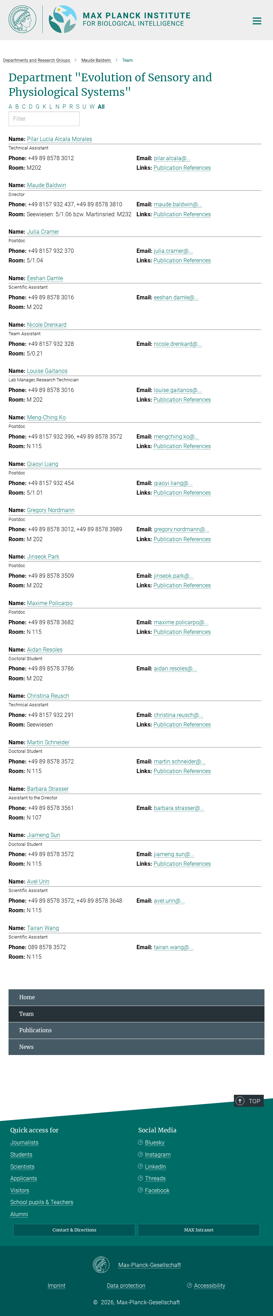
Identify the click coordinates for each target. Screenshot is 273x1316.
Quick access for (34, 1130)
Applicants (23, 1178)
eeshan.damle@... (176, 297)
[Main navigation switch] (257, 21)
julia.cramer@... (173, 251)
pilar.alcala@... (172, 158)
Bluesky (155, 1142)
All (101, 106)
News (26, 1047)
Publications (35, 1030)
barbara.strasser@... (179, 808)
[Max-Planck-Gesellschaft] (105, 1265)
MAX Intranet (199, 1230)
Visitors (19, 1190)
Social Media (157, 1130)
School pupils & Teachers (41, 1202)
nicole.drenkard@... (178, 344)
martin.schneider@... (179, 761)
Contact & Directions (74, 1230)
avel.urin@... (169, 900)
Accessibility (209, 1285)
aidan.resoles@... (175, 668)
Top (254, 1101)
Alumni (19, 1214)
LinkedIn (155, 1166)
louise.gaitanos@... (178, 390)
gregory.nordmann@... (181, 529)
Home (27, 997)
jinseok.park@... (174, 575)
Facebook (157, 1190)
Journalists (24, 1142)
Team (26, 1014)
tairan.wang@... (173, 947)
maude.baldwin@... (178, 204)
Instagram (158, 1154)
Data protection (126, 1285)
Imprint (56, 1285)
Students (21, 1154)
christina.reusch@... (178, 715)
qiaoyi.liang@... (173, 483)
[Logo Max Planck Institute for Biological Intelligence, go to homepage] (124, 19)
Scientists (22, 1166)
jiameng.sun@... (174, 854)
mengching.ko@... (176, 436)
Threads (155, 1178)
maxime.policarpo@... (181, 622)
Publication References (182, 167)
